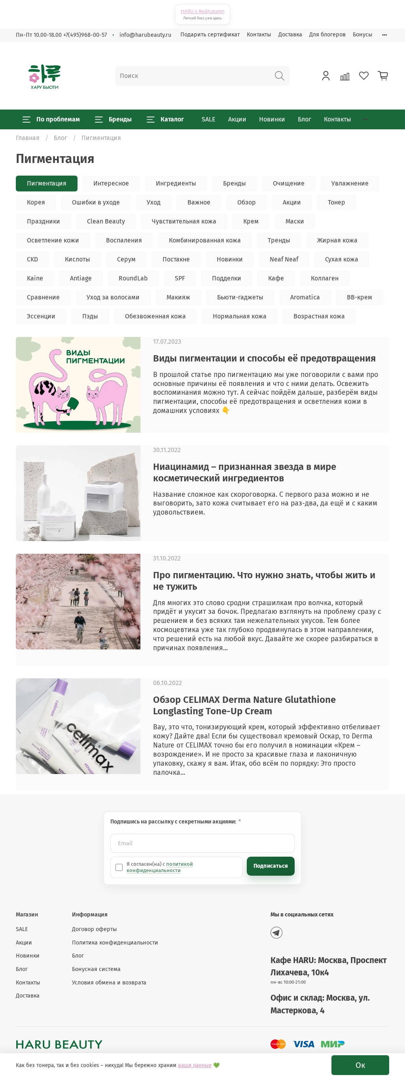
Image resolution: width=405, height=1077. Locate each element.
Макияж (178, 297)
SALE (209, 119)
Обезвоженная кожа (155, 316)
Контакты (259, 34)
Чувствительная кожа (184, 221)
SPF (180, 278)
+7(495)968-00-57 (85, 35)
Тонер (336, 202)
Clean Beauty (106, 221)
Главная (28, 138)
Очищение (289, 183)
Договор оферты (94, 929)
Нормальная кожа (240, 316)
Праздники (43, 221)
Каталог (172, 119)
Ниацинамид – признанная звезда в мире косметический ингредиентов (244, 472)
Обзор (246, 202)
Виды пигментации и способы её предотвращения (264, 358)
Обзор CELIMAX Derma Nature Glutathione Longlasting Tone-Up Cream (244, 705)
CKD (32, 259)
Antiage (81, 278)
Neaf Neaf (284, 259)
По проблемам (58, 119)
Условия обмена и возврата (109, 982)
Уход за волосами (113, 297)
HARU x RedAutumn (202, 11)
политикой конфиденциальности (160, 867)
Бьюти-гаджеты (240, 297)
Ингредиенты (176, 183)
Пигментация (46, 183)
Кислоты (77, 259)
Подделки (226, 278)
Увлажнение (350, 183)
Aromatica (305, 297)
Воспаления (124, 240)
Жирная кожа (337, 240)
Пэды (90, 316)
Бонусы (363, 34)
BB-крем (359, 297)
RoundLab (133, 278)
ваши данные (195, 1065)
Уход (154, 202)
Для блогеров (327, 34)
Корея (36, 202)
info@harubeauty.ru (145, 35)
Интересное (111, 183)
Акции (237, 119)
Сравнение (43, 297)
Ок (360, 1065)
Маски (295, 221)
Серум (126, 259)
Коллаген (325, 278)
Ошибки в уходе (96, 202)
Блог (304, 119)
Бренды (120, 119)
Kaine (35, 278)
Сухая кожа (341, 259)
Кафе (276, 278)
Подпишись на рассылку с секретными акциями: (173, 821)
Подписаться (271, 866)
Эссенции (41, 316)
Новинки (272, 119)
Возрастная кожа (319, 316)
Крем (251, 221)
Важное (198, 202)
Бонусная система (96, 969)
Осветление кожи (53, 240)
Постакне (176, 259)
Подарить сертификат (210, 34)
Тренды (279, 240)
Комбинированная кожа (205, 240)
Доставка (290, 34)
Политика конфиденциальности (115, 942)
